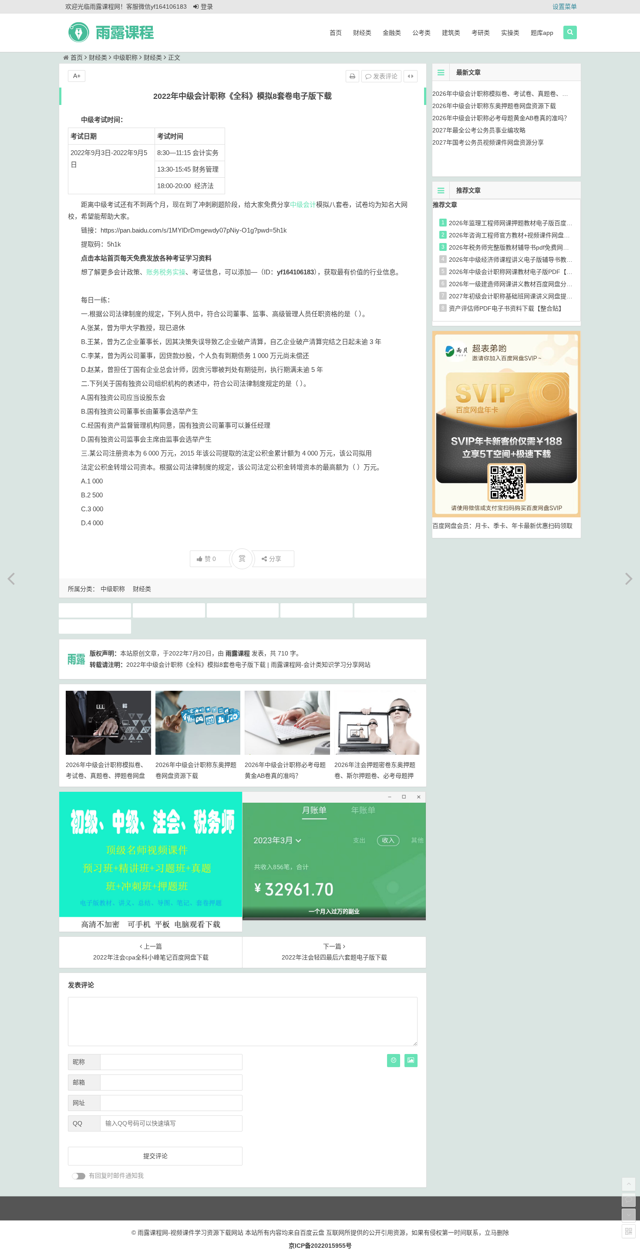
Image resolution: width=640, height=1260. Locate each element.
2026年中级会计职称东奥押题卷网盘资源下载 (494, 105)
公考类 (421, 32)
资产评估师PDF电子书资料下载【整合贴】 (507, 308)
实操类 (510, 32)
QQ (77, 1123)
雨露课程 (238, 653)
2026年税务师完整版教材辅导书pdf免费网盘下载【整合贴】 (530, 247)
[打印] (352, 76)
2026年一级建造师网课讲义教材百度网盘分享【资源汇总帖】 (532, 283)
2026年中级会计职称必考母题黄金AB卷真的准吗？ (501, 118)
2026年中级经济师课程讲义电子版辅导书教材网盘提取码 (526, 259)
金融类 (392, 32)
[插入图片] (411, 1060)
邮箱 (79, 1082)
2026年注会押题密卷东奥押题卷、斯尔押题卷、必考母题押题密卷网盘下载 (374, 775)
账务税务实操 (165, 272)
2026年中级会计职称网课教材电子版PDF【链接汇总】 (523, 271)
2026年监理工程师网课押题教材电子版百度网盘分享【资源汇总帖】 (541, 223)
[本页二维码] (629, 1231)
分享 (275, 558)
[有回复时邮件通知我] (78, 1176)
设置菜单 (564, 6)
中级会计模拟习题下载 (316, 610)
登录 (207, 6)
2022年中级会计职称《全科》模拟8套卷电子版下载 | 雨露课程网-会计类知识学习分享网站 (248, 664)
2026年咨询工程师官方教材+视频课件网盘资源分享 (518, 235)
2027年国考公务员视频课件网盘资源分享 (488, 142)
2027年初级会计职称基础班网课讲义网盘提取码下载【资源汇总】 (538, 296)
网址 (79, 1102)
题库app (542, 32)
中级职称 (125, 57)
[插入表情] (393, 1060)
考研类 (481, 32)
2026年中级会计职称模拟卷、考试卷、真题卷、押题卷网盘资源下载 (106, 775)
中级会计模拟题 (390, 610)
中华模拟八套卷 (95, 610)
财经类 (362, 32)
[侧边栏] (411, 76)
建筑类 (451, 32)
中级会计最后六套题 (242, 610)
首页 (336, 32)
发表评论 (384, 76)
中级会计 (303, 204)
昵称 (79, 1061)
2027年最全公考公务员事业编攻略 (478, 130)
